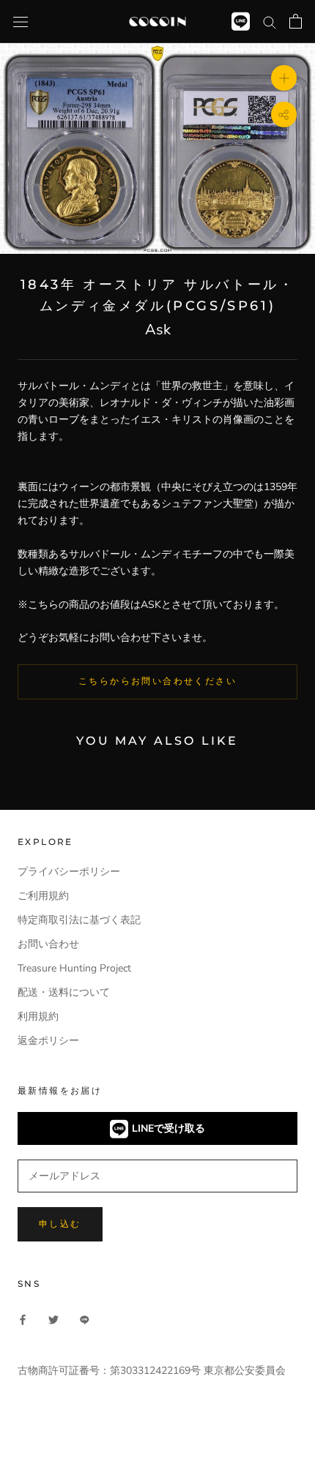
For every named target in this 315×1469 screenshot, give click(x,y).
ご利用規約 (43, 896)
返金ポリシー (48, 1041)
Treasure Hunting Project (74, 968)
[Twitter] (53, 1318)
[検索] (269, 21)
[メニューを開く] (20, 21)
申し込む (60, 1223)
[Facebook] (23, 1318)
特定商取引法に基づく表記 (79, 920)
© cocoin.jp (157, 1435)
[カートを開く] (295, 21)
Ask (158, 329)
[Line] (84, 1318)
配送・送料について (64, 992)
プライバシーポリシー (69, 872)
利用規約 (38, 1016)
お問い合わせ (48, 944)
